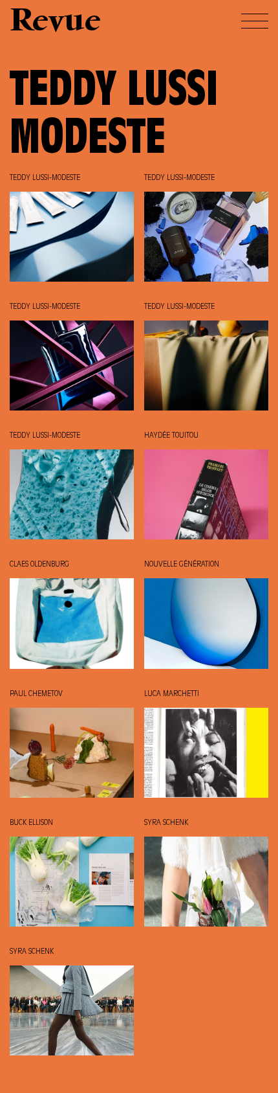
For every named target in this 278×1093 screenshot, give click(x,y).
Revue (55, 22)
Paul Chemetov (36, 694)
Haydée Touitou (171, 435)
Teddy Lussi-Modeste (45, 178)
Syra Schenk (166, 823)
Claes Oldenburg (39, 564)
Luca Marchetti (171, 694)
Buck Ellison (31, 823)
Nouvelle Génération (181, 564)
